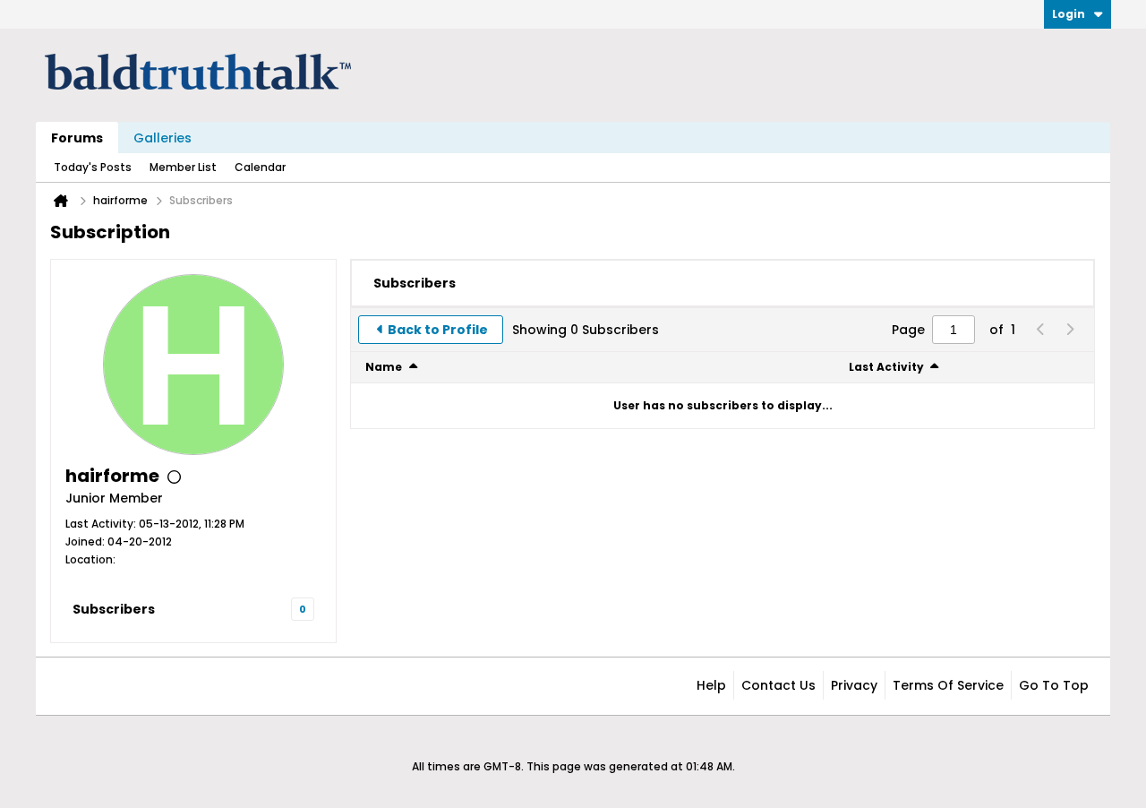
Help (711, 685)
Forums (77, 138)
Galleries (162, 138)
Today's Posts (93, 167)
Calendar (260, 167)
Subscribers (114, 609)
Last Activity (886, 366)
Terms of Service (948, 685)
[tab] (414, 283)
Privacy (854, 685)
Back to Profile (438, 330)
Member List (183, 167)
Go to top (1054, 685)
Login (1068, 13)
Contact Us (778, 685)
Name (383, 366)
